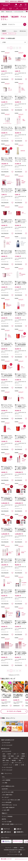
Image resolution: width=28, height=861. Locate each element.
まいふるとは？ (5, 797)
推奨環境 (15, 847)
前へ (8, 48)
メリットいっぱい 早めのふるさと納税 (11, 799)
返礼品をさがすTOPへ (14, 675)
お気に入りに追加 (11, 705)
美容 (20, 760)
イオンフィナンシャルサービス (13, 854)
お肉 (4, 753)
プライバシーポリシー (13, 851)
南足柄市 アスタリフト (8, 33)
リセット (15, 31)
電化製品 (14, 760)
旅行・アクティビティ (17, 762)
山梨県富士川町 (4, 705)
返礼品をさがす (10, 9)
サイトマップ (8, 847)
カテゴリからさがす (6, 751)
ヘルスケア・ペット (7, 764)
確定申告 (4, 819)
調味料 (22, 758)
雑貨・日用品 (6, 760)
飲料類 (23, 756)
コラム (3, 776)
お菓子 (4, 758)
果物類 (23, 753)
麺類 (10, 758)
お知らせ (19, 829)
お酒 (18, 756)
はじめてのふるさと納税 (7, 792)
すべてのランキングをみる (14, 711)
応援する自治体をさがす (3, 9)
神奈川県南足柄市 (5, 79)
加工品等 (16, 758)
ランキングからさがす (7, 767)
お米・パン (16, 753)
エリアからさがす (6, 742)
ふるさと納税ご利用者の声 (8, 807)
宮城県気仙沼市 (16, 705)
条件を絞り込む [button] (23, 31)
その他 (22, 764)
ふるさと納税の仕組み (7, 794)
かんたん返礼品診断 (6, 802)
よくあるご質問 (5, 810)
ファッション (6, 762)
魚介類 (9, 753)
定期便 (16, 764)
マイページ (7, 829)
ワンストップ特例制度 (7, 816)
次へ (20, 48)
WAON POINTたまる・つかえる (9, 804)
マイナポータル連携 (6, 821)
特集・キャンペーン (17, 9)
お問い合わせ (7, 832)
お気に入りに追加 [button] (12, 79)
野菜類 (4, 756)
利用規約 (22, 847)
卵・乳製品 (11, 756)
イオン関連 (4, 782)
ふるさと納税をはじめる (24, 9)
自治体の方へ (20, 832)
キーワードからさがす (7, 745)
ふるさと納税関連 (6, 780)
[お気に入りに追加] (12, 79)
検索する (24, 24)
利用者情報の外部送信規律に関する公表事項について (14, 849)
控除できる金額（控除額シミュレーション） (12, 824)
